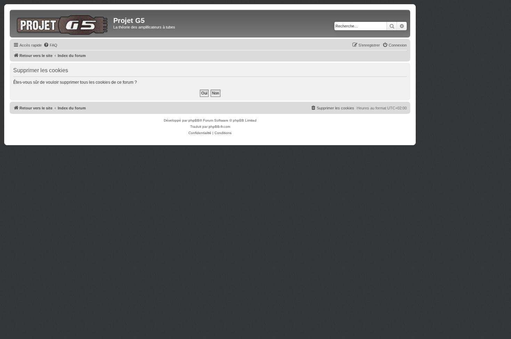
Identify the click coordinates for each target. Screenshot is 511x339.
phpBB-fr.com (219, 127)
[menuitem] (50, 45)
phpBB (194, 120)
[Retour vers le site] (62, 23)
